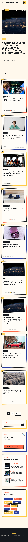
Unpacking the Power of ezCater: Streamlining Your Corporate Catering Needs (13, 173)
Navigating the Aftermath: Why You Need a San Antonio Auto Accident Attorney (13, 282)
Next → (18, 413)
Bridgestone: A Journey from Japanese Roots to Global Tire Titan (13, 392)
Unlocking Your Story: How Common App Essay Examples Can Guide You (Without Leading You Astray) (14, 320)
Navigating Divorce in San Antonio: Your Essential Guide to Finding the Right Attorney (14, 47)
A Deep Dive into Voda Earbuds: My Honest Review (13, 209)
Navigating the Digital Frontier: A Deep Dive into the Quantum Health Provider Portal (13, 137)
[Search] (22, 425)
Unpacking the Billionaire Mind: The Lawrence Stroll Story (13, 100)
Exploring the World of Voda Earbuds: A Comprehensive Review (12, 246)
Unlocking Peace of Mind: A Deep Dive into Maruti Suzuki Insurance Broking (13, 355)
